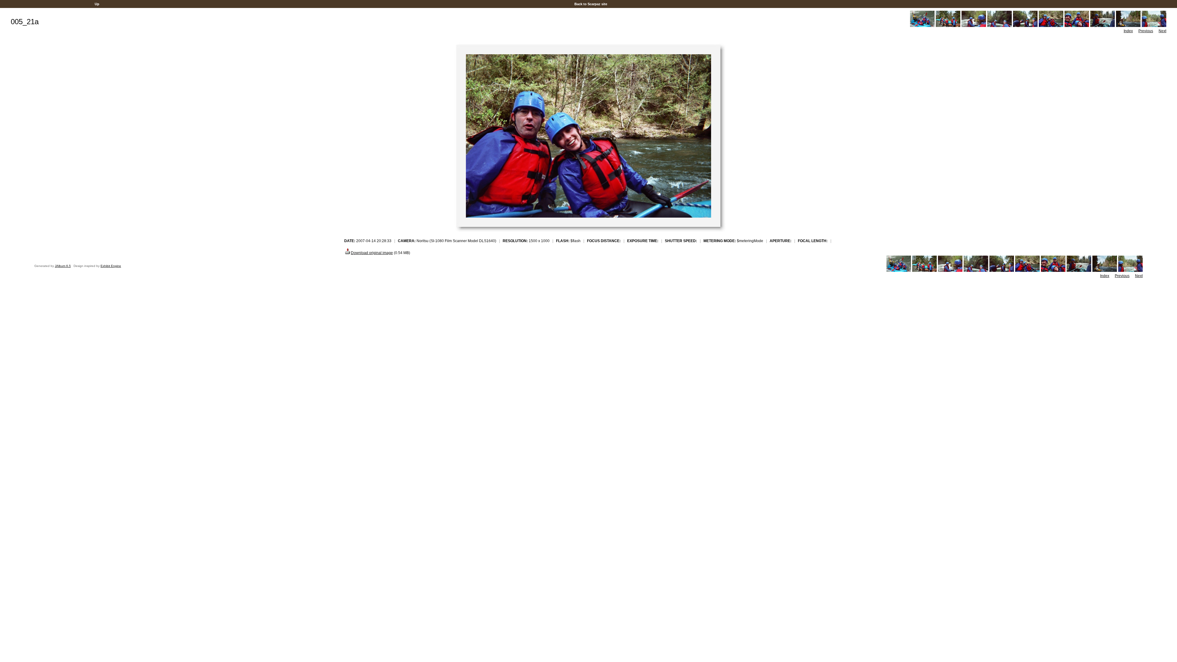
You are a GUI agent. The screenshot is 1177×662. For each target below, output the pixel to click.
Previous (1145, 31)
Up (97, 4)
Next (1162, 31)
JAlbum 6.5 (63, 266)
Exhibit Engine (111, 266)
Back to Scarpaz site (591, 4)
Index (1128, 31)
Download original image (372, 253)
